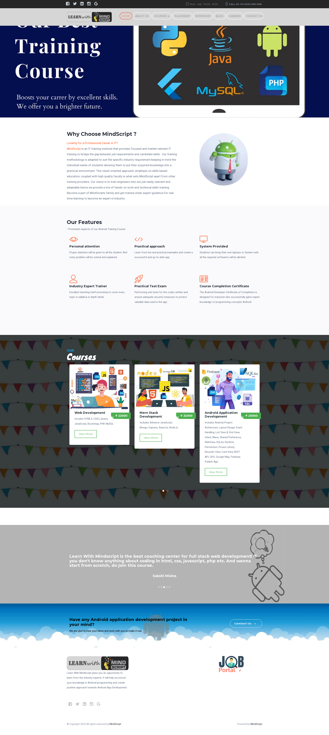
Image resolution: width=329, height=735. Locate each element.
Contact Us (254, 16)
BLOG (219, 16)
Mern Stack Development (86, 414)
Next (320, 73)
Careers (235, 16)
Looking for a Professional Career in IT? (92, 143)
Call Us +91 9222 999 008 (245, 4)
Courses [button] (161, 16)
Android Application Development (156, 414)
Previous (8, 73)
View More (86, 437)
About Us (142, 16)
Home (126, 16)
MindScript (74, 148)
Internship (203, 16)
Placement (182, 16)
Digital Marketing (219, 413)
